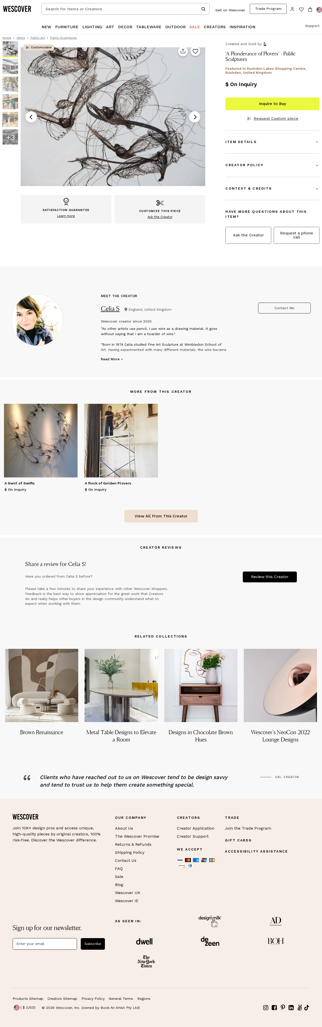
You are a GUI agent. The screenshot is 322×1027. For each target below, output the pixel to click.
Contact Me (284, 308)
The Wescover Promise (137, 836)
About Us (124, 828)
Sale (119, 876)
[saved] (301, 10)
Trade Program (268, 9)
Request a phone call (296, 235)
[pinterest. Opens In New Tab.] (282, 1008)
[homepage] (19, 9)
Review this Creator (270, 576)
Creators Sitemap (62, 999)
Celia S (110, 308)
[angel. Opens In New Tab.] (299, 1008)
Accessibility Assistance (256, 851)
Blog (119, 884)
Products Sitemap (28, 999)
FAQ (119, 868)
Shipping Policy (129, 852)
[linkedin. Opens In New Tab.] (291, 1008)
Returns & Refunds (133, 844)
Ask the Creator (248, 235)
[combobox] (126, 9)
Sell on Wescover (230, 10)
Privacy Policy (93, 999)
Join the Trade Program (248, 828)
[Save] (195, 51)
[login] (292, 9)
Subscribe (93, 944)
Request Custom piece (276, 118)
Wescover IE (126, 900)
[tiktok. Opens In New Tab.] (306, 1007)
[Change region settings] (319, 10)
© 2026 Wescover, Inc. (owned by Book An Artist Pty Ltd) (91, 1008)
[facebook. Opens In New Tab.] (274, 1008)
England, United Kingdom (150, 309)
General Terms (121, 999)
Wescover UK (127, 892)
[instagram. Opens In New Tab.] (266, 1008)
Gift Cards (238, 840)
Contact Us (125, 860)
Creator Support (193, 836)
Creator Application (195, 828)
